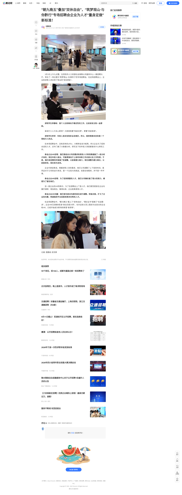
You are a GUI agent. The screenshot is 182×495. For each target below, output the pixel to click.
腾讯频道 (99, 481)
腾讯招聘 (81, 481)
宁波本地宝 (44, 355)
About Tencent (51, 481)
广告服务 (76, 481)
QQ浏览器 (93, 481)
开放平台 (70, 481)
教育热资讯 (44, 340)
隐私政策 (64, 481)
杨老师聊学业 (45, 294)
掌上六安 (44, 401)
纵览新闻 (44, 416)
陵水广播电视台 (46, 386)
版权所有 (76, 489)
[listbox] (73, 341)
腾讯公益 (87, 481)
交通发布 (44, 309)
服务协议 (58, 481)
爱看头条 (44, 279)
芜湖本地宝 (44, 325)
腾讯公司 (71, 489)
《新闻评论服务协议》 (67, 423)
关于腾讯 (44, 481)
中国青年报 (44, 370)
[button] (135, 16)
